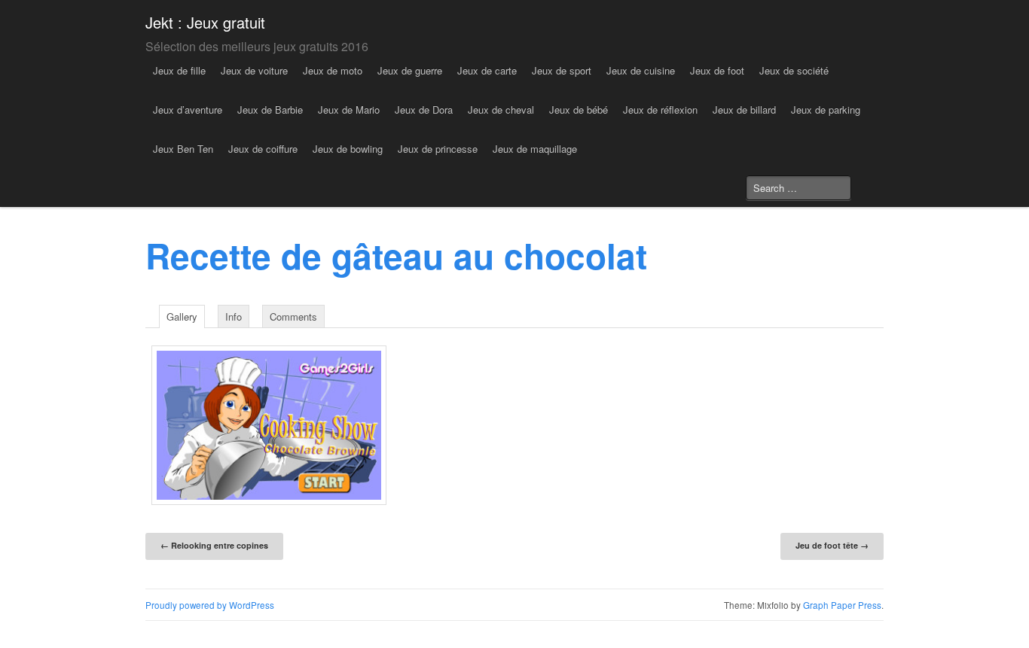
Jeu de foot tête (832, 545)
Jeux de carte (487, 70)
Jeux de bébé (578, 109)
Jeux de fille (179, 70)
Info (233, 316)
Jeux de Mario (349, 109)
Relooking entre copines (214, 545)
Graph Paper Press (842, 605)
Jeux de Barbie (270, 109)
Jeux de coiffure (263, 148)
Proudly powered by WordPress (209, 605)
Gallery (181, 316)
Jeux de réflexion (660, 109)
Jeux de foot (717, 70)
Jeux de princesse (438, 148)
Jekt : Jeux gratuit (205, 22)
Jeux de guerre (409, 70)
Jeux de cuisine (640, 70)
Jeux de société (794, 70)
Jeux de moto (332, 70)
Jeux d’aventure (187, 109)
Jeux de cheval (501, 109)
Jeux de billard (744, 109)
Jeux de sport (561, 70)
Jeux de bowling (348, 148)
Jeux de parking (825, 109)
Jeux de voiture (254, 70)
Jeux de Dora (424, 109)
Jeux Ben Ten (183, 148)
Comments (293, 316)
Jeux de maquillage (535, 148)
